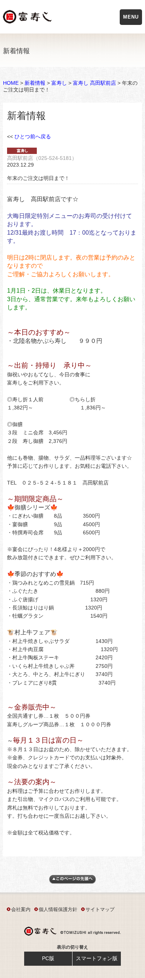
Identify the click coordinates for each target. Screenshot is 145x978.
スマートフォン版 (96, 958)
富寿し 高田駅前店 (94, 83)
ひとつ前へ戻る (32, 136)
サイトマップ (100, 909)
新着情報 (35, 83)
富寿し (59, 83)
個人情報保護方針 (58, 909)
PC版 (48, 958)
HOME (11, 83)
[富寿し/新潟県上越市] (28, 18)
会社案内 (20, 909)
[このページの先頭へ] (72, 882)
